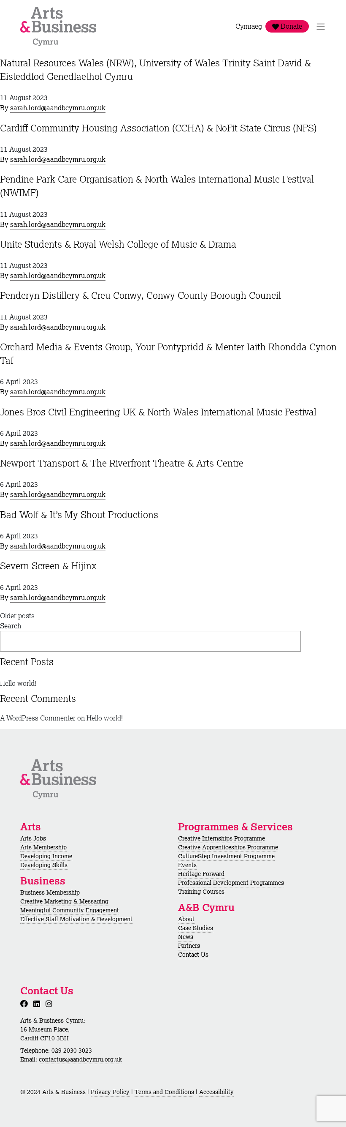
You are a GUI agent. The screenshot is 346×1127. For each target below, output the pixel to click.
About (186, 919)
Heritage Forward (201, 874)
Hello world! (18, 683)
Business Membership (50, 892)
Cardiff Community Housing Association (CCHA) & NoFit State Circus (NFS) (158, 128)
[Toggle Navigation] (321, 27)
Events (187, 865)
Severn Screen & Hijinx (48, 565)
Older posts (17, 615)
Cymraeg (248, 26)
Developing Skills (44, 865)
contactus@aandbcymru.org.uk (80, 1059)
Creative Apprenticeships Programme (228, 847)
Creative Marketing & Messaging (64, 901)
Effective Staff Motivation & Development (76, 919)
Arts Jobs (33, 838)
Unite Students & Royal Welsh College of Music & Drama (118, 244)
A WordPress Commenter (38, 718)
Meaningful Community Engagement (69, 910)
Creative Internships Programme (221, 838)
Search (10, 625)
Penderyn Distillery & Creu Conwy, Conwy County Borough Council (140, 295)
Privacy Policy (110, 1092)
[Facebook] (25, 1004)
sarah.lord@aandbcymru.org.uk (57, 107)
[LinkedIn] (38, 1004)
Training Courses (201, 891)
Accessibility (216, 1092)
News (185, 937)
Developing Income (46, 856)
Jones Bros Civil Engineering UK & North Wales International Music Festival (158, 412)
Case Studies (195, 928)
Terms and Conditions (164, 1092)
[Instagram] (51, 1004)
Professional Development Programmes (231, 883)
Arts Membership (43, 847)
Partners (189, 945)
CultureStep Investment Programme (226, 856)
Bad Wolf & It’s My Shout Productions (79, 514)
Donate (290, 26)
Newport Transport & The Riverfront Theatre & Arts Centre (121, 463)
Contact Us (193, 954)
